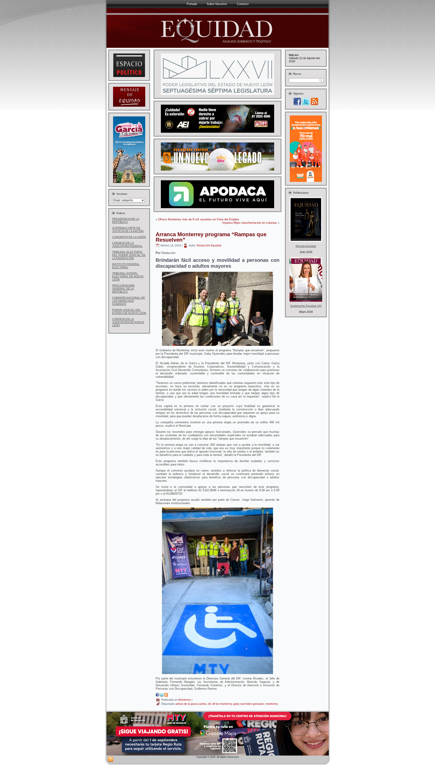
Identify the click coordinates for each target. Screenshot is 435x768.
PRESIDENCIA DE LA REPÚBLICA (125, 220)
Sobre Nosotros (217, 4)
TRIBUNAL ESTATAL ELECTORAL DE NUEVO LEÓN (127, 276)
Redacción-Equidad (209, 245)
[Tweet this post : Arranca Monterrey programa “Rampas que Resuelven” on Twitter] (162, 695)
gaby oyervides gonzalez (248, 703)
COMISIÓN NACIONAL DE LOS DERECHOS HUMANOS (128, 301)
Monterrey (184, 699)
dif (209, 703)
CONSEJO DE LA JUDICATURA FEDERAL (127, 244)
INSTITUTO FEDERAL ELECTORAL (126, 266)
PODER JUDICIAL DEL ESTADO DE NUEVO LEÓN (129, 311)
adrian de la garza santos (191, 703)
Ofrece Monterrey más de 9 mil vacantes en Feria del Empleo (198, 219)
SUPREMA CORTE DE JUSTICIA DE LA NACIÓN (128, 229)
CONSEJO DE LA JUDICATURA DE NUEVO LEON (128, 322)
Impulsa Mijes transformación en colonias (249, 222)
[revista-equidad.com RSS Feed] (110, 759)
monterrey (272, 703)
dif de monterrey (222, 703)
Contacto (243, 4)
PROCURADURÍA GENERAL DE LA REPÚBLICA (123, 289)
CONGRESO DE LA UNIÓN (129, 237)
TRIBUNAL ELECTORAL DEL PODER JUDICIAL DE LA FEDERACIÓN (128, 255)
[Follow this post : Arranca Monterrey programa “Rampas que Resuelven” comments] (166, 695)
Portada (192, 4)
